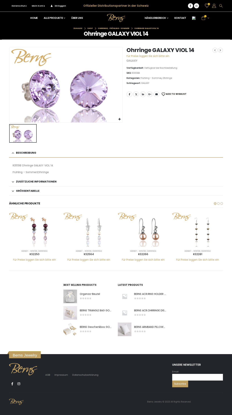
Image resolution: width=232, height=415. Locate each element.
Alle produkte (53, 18)
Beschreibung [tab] (26, 153)
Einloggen (60, 5)
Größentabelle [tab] (28, 191)
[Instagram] (196, 5)
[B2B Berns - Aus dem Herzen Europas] (116, 18)
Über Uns (77, 18)
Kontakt (180, 18)
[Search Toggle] (221, 6)
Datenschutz (19, 5)
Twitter (136, 94)
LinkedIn (143, 94)
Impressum (61, 375)
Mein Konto (38, 5)
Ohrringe (167, 78)
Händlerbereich (155, 18)
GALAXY (145, 83)
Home (34, 18)
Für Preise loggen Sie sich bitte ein (148, 56)
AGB (47, 375)
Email (175, 371)
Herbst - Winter (29, 251)
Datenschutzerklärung (85, 375)
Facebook (129, 94)
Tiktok (25, 384)
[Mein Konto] (214, 6)
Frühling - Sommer (151, 78)
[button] (215, 203)
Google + (150, 94)
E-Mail (156, 94)
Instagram (19, 384)
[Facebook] (190, 5)
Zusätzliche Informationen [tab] (36, 181)
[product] (34, 229)
